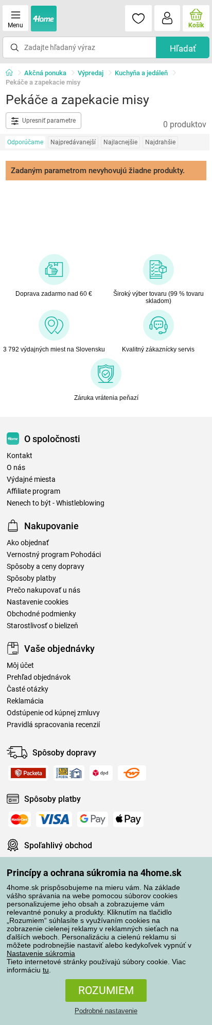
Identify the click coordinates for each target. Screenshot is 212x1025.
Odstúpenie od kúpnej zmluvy (53, 713)
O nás (16, 468)
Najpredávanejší (73, 142)
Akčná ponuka (45, 73)
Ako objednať (28, 543)
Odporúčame (25, 142)
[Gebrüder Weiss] (132, 773)
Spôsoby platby (31, 578)
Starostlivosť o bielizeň (42, 626)
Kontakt (19, 456)
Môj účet (20, 665)
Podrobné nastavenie (106, 1011)
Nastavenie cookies (37, 602)
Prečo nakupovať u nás (43, 590)
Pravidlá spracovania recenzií (53, 725)
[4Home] (13, 73)
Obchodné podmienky (41, 614)
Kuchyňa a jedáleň (141, 73)
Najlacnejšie (120, 142)
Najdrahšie (160, 142)
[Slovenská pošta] (69, 773)
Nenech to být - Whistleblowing (55, 503)
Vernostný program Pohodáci (54, 555)
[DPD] (101, 773)
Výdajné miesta (31, 479)
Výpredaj (90, 73)
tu (46, 970)
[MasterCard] (19, 819)
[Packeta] (28, 773)
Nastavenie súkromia (41, 953)
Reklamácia (25, 701)
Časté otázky (27, 689)
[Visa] (54, 819)
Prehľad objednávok (38, 677)
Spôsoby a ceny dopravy (45, 566)
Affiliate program (33, 491)
